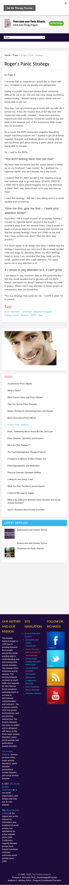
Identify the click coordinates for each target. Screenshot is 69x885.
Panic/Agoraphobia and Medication (24, 466)
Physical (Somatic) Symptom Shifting (24, 472)
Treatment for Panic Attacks (20, 384)
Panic (15, 55)
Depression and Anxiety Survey (32, 530)
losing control (12, 315)
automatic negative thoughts (37, 311)
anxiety (24, 315)
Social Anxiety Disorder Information (31, 671)
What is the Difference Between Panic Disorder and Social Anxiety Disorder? (34, 501)
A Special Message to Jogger (21, 493)
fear (41, 315)
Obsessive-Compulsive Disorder (30, 680)
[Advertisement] (30, 588)
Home (7, 55)
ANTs (33, 315)
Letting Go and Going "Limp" (20, 479)
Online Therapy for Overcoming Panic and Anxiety (30, 411)
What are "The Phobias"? (19, 445)
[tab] (34, 523)
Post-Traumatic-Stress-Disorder (32, 688)
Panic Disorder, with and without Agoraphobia (32, 652)
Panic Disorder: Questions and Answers (26, 438)
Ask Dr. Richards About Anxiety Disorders (26, 510)
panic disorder (12, 311)
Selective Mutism (33, 693)
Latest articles (16, 523)
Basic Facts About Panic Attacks (22, 418)
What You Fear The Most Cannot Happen (26, 486)
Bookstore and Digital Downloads (32, 643)
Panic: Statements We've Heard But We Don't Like (30, 431)
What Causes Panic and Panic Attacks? (25, 397)
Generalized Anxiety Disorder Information (33, 662)
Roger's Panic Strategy (18, 425)
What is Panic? (14, 390)
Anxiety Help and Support (32, 635)
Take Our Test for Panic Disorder (22, 404)
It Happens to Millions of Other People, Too (27, 459)
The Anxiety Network (41, 874)
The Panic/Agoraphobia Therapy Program (27, 452)
